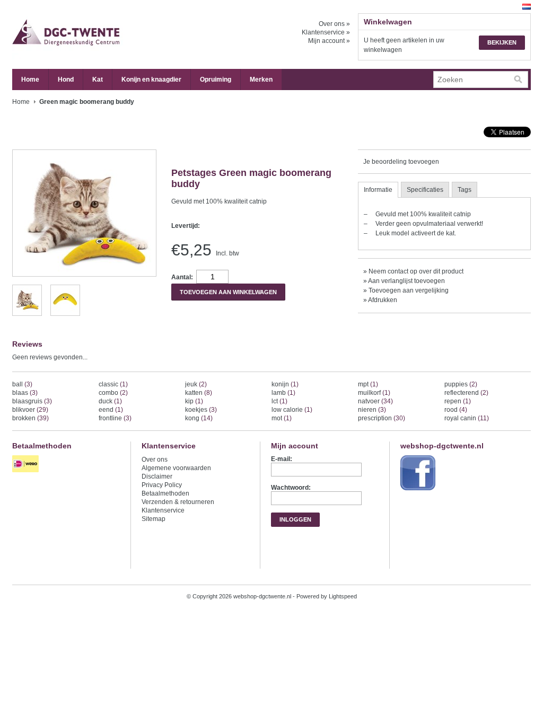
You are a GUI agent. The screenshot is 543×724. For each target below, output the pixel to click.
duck (110, 401)
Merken (261, 79)
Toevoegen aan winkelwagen (228, 292)
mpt (368, 384)
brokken (30, 418)
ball (22, 384)
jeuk (196, 384)
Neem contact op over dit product (416, 271)
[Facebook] (419, 491)
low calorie (292, 409)
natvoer (375, 401)
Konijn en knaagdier (151, 79)
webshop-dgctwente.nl (118, 34)
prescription (381, 418)
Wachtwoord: (291, 487)
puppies (460, 384)
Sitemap (153, 519)
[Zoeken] (518, 79)
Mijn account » (329, 41)
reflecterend (466, 392)
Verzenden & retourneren (178, 502)
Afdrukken (382, 300)
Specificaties (425, 189)
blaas (25, 392)
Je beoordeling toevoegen (401, 161)
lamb (283, 392)
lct (279, 401)
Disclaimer (157, 476)
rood (455, 409)
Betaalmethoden (165, 493)
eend (111, 409)
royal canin (466, 418)
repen (457, 401)
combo (113, 392)
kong (199, 418)
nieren (372, 409)
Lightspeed (343, 596)
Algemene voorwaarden (176, 468)
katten (198, 392)
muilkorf (374, 392)
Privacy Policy (162, 485)
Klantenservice (163, 510)
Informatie (378, 189)
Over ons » (334, 24)
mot (282, 418)
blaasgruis (32, 401)
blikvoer (30, 409)
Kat (97, 79)
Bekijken (501, 42)
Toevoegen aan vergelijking (409, 290)
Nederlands (526, 7)
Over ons (155, 459)
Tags (464, 189)
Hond (66, 79)
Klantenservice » (326, 32)
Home (30, 79)
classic (113, 384)
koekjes (201, 409)
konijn (285, 384)
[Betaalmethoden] (26, 472)
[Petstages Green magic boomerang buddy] (27, 310)
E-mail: (281, 459)
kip (194, 401)
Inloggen (295, 519)
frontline (115, 418)
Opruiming (215, 79)
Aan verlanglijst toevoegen (406, 281)
